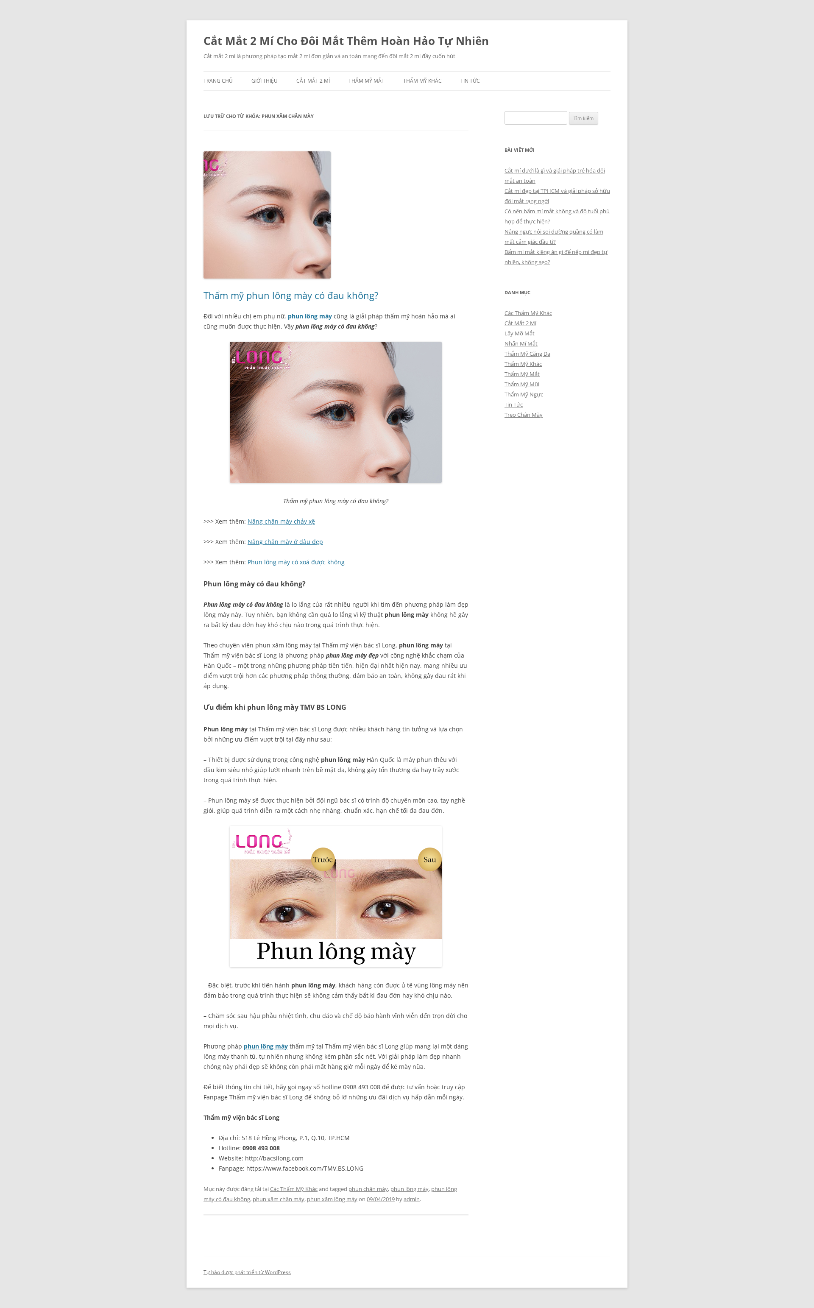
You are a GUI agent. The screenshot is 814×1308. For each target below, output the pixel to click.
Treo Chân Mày (524, 414)
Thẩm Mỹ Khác (422, 80)
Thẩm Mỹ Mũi (522, 384)
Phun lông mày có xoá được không (296, 562)
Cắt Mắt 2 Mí (313, 80)
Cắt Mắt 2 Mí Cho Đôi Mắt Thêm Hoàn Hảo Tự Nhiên (346, 40)
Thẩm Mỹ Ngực (524, 394)
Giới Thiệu (264, 80)
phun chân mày (368, 1189)
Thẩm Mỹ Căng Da (527, 353)
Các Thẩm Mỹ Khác (294, 1189)
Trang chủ (218, 80)
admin (412, 1199)
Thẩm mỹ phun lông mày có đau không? (291, 295)
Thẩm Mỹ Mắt (366, 80)
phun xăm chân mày (278, 1199)
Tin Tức (470, 80)
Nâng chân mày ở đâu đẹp (285, 542)
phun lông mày (310, 316)
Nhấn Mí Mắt (521, 343)
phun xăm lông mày (332, 1199)
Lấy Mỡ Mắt (520, 333)
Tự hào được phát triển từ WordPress (247, 1272)
